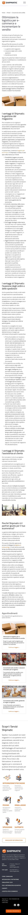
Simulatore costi (7, 882)
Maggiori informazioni (14, 840)
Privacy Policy (5, 900)
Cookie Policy (5, 902)
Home (3, 13)
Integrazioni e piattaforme (10, 879)
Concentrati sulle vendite (18, 13)
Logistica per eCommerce (10, 891)
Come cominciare (7, 876)
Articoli (8, 13)
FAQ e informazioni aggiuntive (11, 885)
